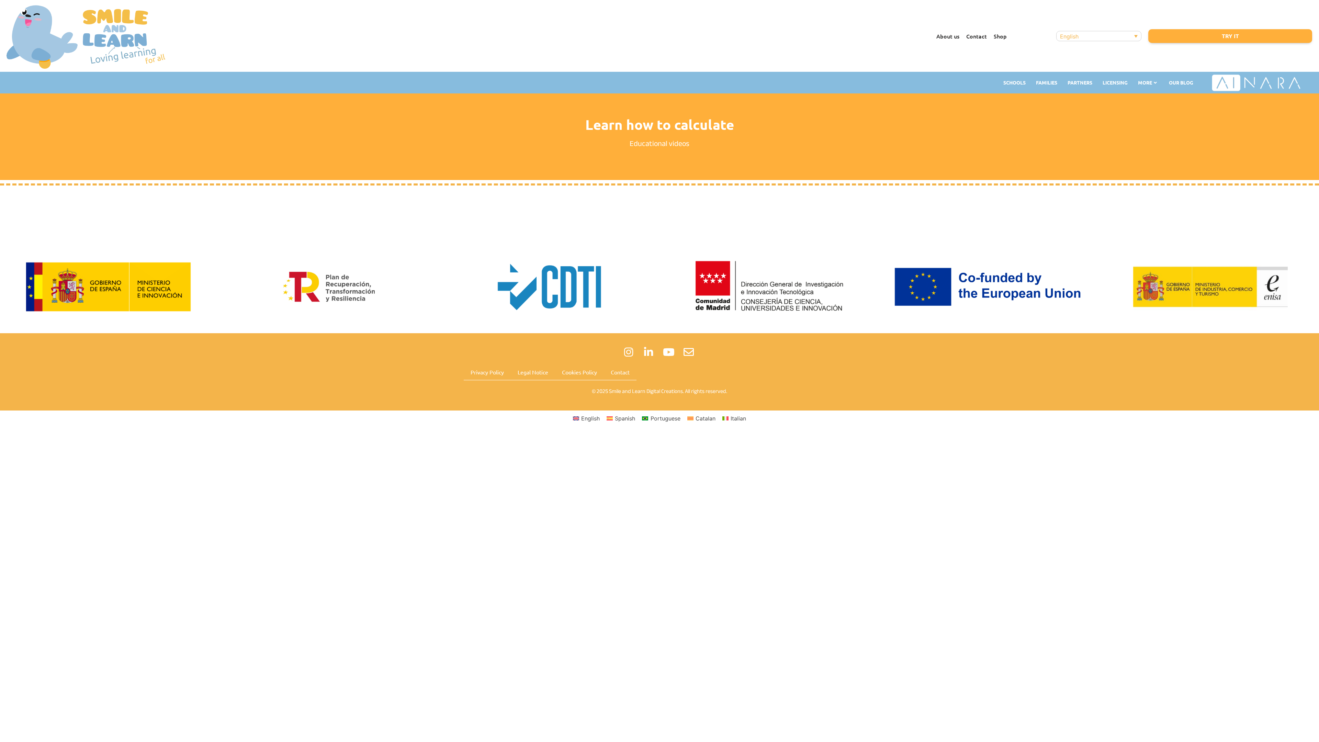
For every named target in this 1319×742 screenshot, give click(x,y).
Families (1046, 82)
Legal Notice (533, 372)
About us (947, 36)
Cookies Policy (579, 372)
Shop (1000, 36)
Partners (1080, 82)
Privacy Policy (487, 372)
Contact (976, 36)
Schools (1014, 82)
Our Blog (1181, 82)
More (1145, 82)
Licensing (1115, 82)
